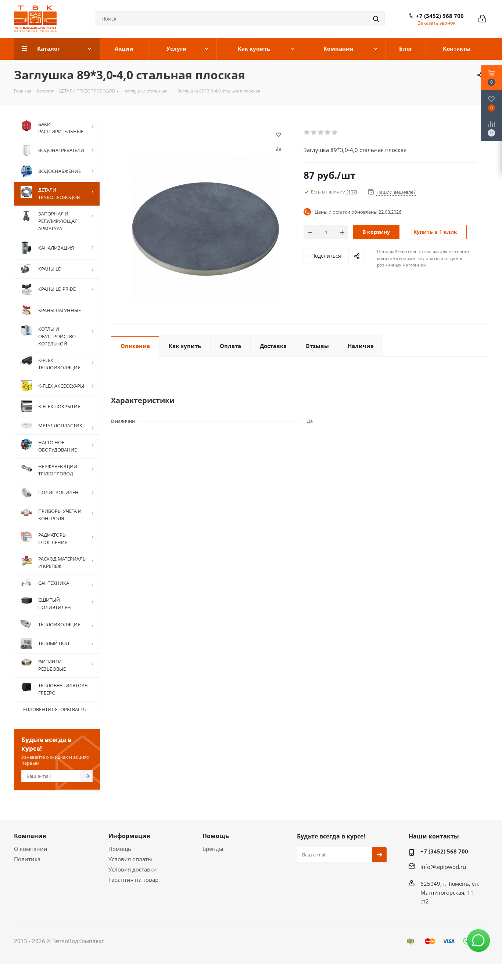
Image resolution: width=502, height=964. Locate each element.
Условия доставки (132, 869)
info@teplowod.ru (443, 866)
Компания (30, 836)
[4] (327, 132)
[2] (314, 132)
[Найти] (376, 18)
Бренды (212, 848)
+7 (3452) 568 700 (440, 15)
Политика (27, 859)
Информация (129, 836)
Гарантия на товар (133, 879)
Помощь (119, 848)
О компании (30, 848)
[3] (321, 132)
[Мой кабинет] (482, 18)
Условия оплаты (130, 859)
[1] (307, 132)
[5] (334, 132)
